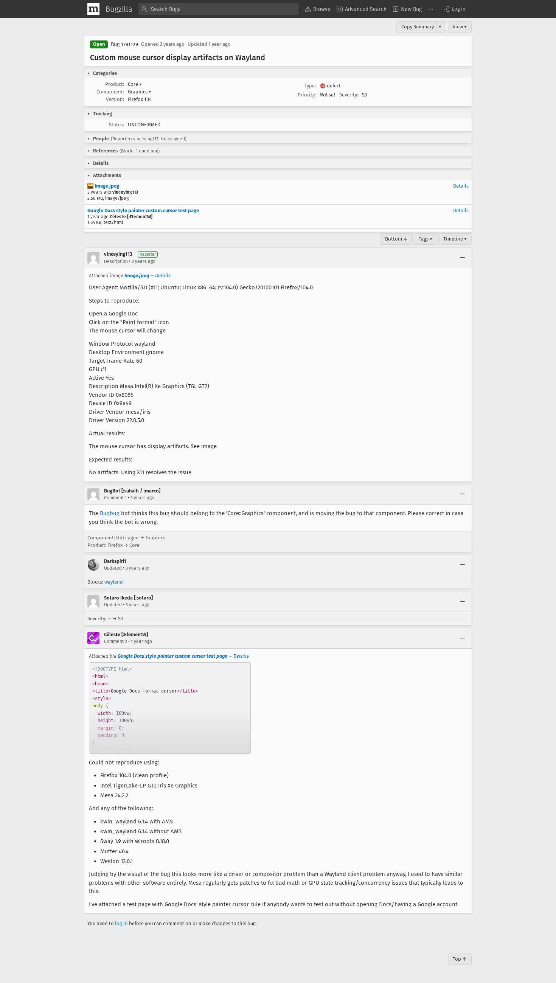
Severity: (348, 95)
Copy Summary (417, 27)
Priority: (307, 95)
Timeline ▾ (455, 239)
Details (461, 186)
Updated (113, 568)
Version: (115, 99)
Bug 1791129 (124, 44)
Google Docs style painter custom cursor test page (143, 210)
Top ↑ (460, 959)
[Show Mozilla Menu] (93, 9)
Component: (110, 92)
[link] (170, 708)
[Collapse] (463, 258)
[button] (454, 9)
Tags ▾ (425, 239)
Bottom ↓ (396, 239)
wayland (113, 582)
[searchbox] (218, 9)
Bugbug (110, 513)
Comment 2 (115, 641)
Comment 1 (115, 497)
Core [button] (135, 84)
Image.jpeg (106, 186)
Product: (114, 84)
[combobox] (218, 9)
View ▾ (460, 27)
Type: (310, 86)
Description (116, 261)
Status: (116, 124)
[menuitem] (318, 9)
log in (121, 923)
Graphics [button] (139, 92)
